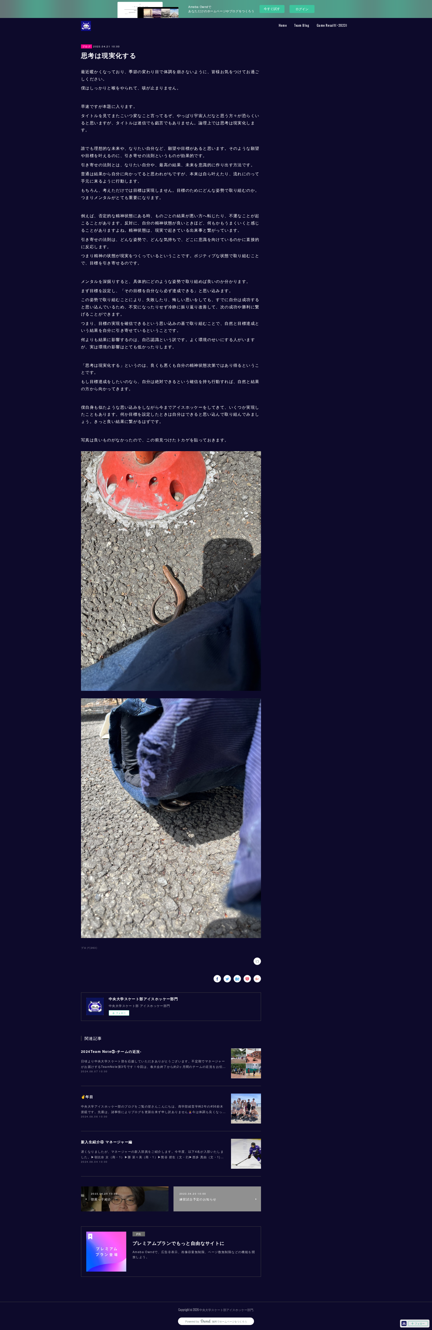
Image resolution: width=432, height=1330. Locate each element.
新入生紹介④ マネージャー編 (106, 1141)
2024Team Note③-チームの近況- (111, 1051)
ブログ (86, 46)
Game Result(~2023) (332, 25)
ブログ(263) (89, 948)
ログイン (302, 8)
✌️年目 (87, 1096)
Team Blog (301, 25)
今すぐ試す (272, 8)
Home (283, 25)
